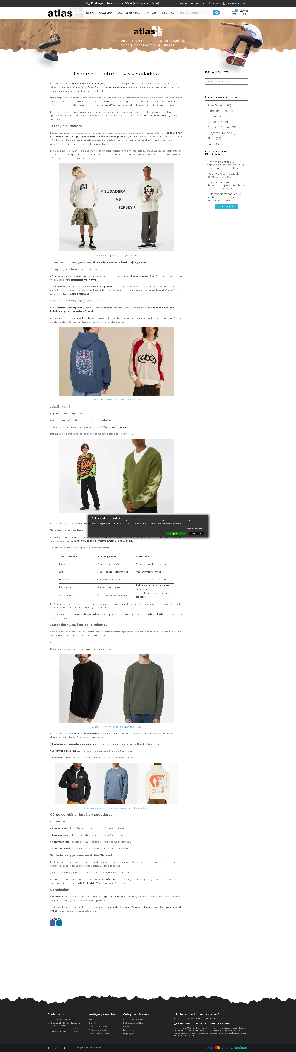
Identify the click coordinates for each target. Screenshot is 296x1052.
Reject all (196, 533)
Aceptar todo (176, 533)
